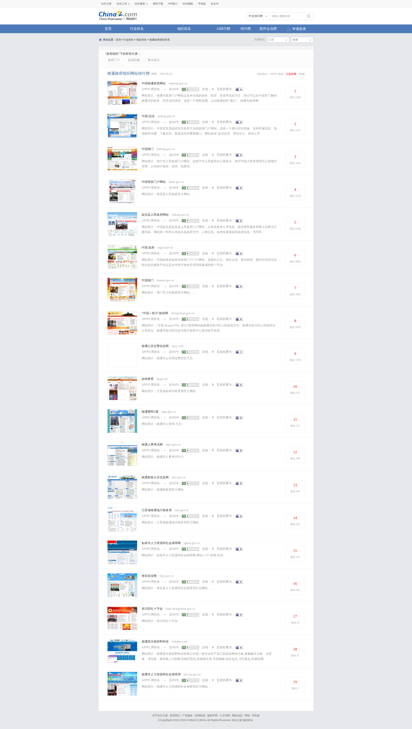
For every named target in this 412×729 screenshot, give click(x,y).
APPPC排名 (276, 74)
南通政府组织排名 (159, 39)
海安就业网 (149, 575)
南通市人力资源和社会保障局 (161, 674)
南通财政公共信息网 (155, 477)
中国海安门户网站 (154, 181)
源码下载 (158, 3)
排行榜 (246, 28)
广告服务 (187, 715)
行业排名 (137, 28)
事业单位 (154, 60)
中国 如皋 (148, 247)
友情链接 (200, 715)
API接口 (172, 3)
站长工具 (122, 3)
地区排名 (184, 28)
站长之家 (106, 3)
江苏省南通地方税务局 (157, 510)
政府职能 (134, 60)
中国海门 (148, 149)
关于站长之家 (160, 715)
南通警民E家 (150, 411)
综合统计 (262, 74)
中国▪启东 (148, 116)
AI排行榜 (223, 28)
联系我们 (175, 715)
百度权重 (291, 74)
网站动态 (237, 715)
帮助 (247, 715)
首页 (108, 28)
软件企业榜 (268, 28)
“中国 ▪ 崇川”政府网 (155, 313)
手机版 (256, 715)
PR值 (302, 74)
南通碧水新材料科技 (155, 641)
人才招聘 (225, 715)
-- (165, 89)
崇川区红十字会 (152, 608)
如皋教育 (148, 378)
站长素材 (140, 3)
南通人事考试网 (152, 444)
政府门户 (114, 60)
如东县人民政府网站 (155, 214)
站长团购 (188, 3)
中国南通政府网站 (154, 83)
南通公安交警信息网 (155, 346)
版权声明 (212, 715)
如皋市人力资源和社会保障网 (161, 543)
